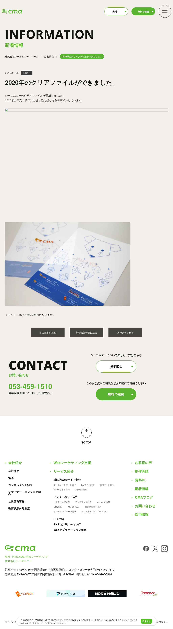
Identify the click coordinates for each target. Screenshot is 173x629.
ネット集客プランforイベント (94, 511)
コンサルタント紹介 (20, 485)
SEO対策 (59, 519)
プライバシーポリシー (17, 622)
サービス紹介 (64, 471)
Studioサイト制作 (62, 489)
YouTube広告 (74, 507)
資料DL (116, 11)
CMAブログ (144, 497)
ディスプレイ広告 (83, 502)
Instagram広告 (103, 502)
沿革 (11, 478)
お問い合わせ (145, 506)
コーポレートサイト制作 (65, 485)
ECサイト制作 (87, 485)
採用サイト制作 (107, 485)
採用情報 (142, 514)
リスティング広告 (62, 502)
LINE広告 (58, 507)
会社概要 (13, 471)
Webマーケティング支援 (72, 462)
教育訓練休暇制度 (19, 508)
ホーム (21, 56)
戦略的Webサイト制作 (67, 479)
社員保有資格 (16, 501)
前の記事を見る (47, 332)
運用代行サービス (93, 507)
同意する (146, 621)
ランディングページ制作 (65, 511)
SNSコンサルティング (67, 524)
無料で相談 (143, 11)
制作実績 (142, 471)
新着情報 (49, 56)
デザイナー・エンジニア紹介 (24, 493)
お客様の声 (143, 462)
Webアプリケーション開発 (70, 529)
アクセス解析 (81, 489)
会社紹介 (15, 462)
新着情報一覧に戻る (86, 332)
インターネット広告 (66, 497)
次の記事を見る (125, 332)
